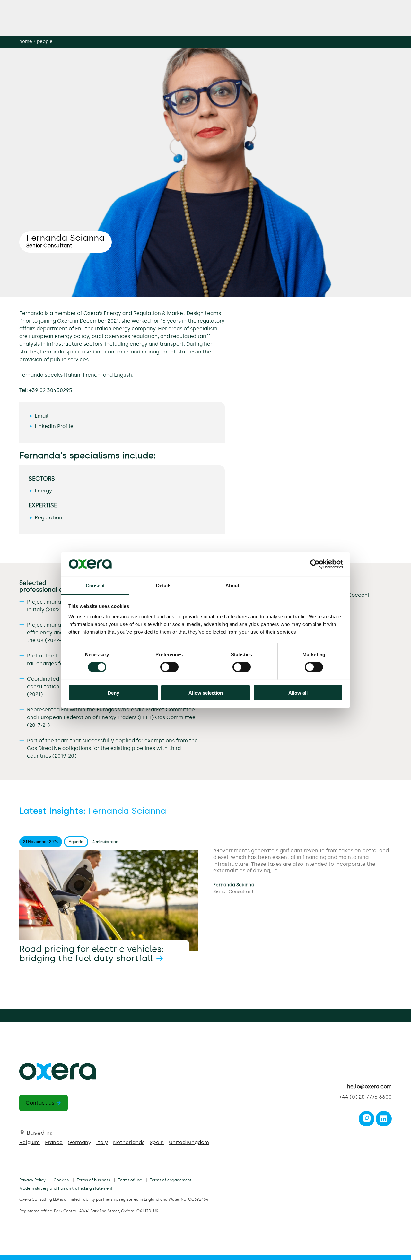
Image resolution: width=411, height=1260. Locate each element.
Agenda (76, 841)
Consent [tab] (95, 585)
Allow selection (205, 692)
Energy (43, 491)
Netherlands (128, 1142)
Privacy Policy (32, 1180)
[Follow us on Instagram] (367, 1120)
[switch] (169, 667)
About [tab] (232, 585)
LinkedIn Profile (54, 426)
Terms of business (93, 1180)
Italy (102, 1142)
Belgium (29, 1142)
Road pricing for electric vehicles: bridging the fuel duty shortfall (91, 953)
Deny (113, 692)
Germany (79, 1142)
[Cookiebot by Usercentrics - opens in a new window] (315, 564)
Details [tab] (164, 585)
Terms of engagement (170, 1180)
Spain (157, 1142)
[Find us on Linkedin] (384, 1120)
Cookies (61, 1180)
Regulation (48, 518)
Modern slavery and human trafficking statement (65, 1188)
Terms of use (130, 1180)
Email (41, 416)
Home (25, 41)
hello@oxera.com (369, 1086)
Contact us (40, 1103)
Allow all (298, 692)
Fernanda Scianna (233, 885)
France (54, 1142)
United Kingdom (189, 1142)
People (45, 41)
